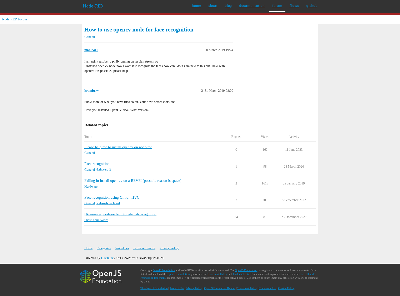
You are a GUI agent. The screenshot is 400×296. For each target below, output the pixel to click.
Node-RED (93, 6)
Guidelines (122, 248)
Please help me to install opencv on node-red (118, 147)
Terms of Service (144, 248)
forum (277, 5)
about (213, 5)
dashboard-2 (103, 169)
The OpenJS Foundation (154, 288)
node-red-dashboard (108, 203)
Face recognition (97, 164)
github (311, 5)
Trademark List (241, 274)
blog (228, 5)
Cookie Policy (286, 288)
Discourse (107, 258)
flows (294, 5)
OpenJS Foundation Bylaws (219, 288)
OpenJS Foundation (164, 270)
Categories (104, 248)
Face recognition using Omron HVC (111, 197)
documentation (252, 5)
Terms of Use (177, 288)
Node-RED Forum (14, 19)
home (196, 5)
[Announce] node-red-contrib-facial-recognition (120, 214)
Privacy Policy (169, 248)
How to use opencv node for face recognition (139, 29)
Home (88, 248)
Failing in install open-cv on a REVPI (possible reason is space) (132, 180)
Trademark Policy (217, 274)
